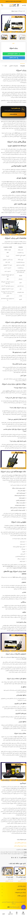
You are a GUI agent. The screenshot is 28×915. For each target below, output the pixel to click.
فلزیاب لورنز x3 (9, 877)
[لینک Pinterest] (16, 858)
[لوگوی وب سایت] (13, 5)
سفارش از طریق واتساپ (13, 54)
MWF (13, 43)
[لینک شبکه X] (18, 858)
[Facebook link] (19, 858)
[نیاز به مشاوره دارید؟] (13, 112)
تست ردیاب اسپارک (10, 852)
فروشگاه (20, 11)
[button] (24, 23)
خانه (24, 11)
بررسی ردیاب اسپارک (18, 852)
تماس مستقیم (13, 58)
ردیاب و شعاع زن (20, 849)
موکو (8, 907)
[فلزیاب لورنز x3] (7, 871)
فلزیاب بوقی (23, 879)
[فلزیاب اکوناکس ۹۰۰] (20, 871)
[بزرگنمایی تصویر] (23, 29)
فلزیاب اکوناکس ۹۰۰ (21, 877)
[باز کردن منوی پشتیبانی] (23, 907)
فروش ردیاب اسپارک (12, 854)
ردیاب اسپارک (20, 854)
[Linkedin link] (14, 858)
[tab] (22, 66)
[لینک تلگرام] (12, 858)
